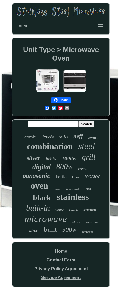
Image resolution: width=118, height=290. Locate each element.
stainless (73, 197)
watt (88, 188)
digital (41, 167)
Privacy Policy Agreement (61, 268)
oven (39, 186)
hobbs (51, 159)
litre (75, 177)
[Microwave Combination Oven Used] (74, 92)
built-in (38, 207)
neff (78, 136)
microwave (45, 219)
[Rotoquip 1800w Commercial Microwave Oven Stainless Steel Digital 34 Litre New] (47, 92)
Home (61, 251)
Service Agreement (61, 277)
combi (30, 137)
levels (48, 137)
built (50, 229)
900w (69, 229)
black (42, 197)
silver (33, 157)
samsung (92, 222)
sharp (76, 222)
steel (86, 146)
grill (88, 156)
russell (83, 168)
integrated (72, 189)
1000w (69, 158)
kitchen (89, 210)
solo (63, 137)
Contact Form (61, 260)
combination (50, 146)
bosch (73, 210)
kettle (61, 176)
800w (64, 167)
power (57, 189)
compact (87, 231)
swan (93, 137)
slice (33, 230)
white (59, 210)
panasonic (36, 175)
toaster (92, 176)
